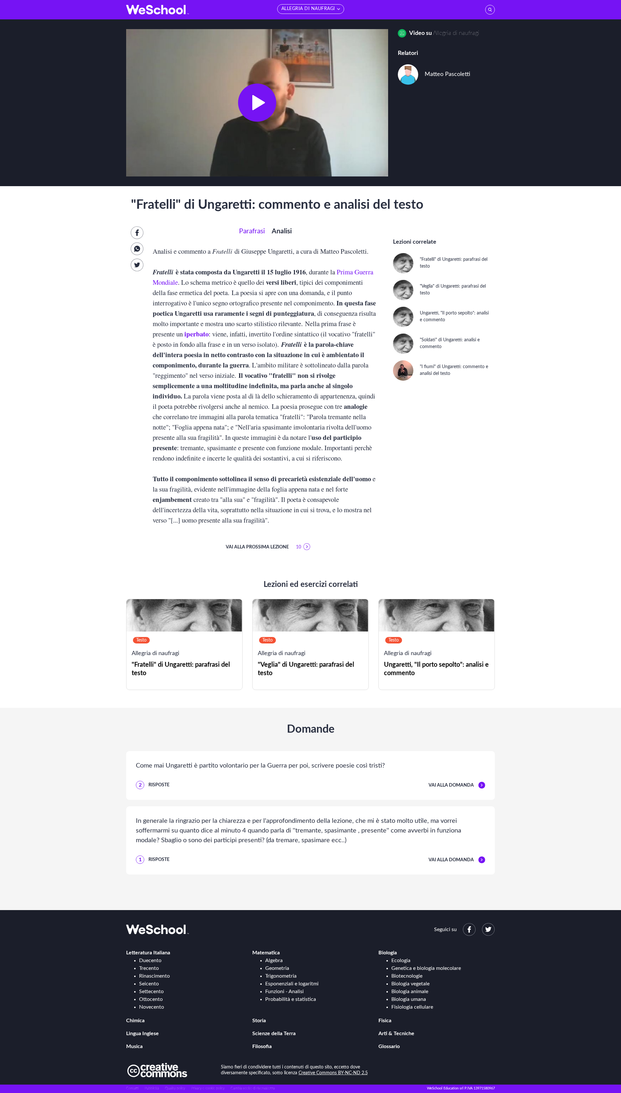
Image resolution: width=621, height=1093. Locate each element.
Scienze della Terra (274, 1033)
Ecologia (400, 960)
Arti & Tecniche (396, 1033)
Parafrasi (252, 231)
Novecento (151, 1007)
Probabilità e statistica (290, 999)
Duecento (150, 960)
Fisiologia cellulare (412, 1007)
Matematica (266, 952)
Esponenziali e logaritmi (292, 983)
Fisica (384, 1020)
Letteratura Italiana (148, 952)
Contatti (132, 1088)
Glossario (389, 1046)
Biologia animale (409, 991)
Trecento (149, 968)
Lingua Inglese (142, 1033)
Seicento (149, 983)
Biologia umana (408, 999)
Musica (134, 1046)
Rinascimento (154, 976)
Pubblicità (152, 1088)
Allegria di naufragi (456, 33)
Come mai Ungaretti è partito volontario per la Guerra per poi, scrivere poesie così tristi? (260, 765)
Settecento (151, 991)
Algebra (274, 960)
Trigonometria (281, 976)
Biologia (387, 952)
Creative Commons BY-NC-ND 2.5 (333, 1073)
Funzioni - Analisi (284, 991)
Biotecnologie (406, 976)
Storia (259, 1020)
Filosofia (262, 1046)
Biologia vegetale (410, 983)
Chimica (135, 1020)
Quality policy (175, 1088)
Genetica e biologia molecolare (426, 968)
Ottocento (151, 999)
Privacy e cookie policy (207, 1088)
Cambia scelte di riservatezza (253, 1088)
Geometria (277, 968)
